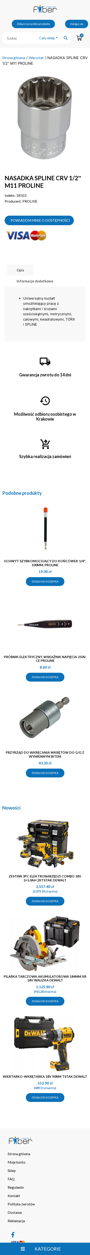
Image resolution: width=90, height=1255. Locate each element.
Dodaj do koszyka (45, 581)
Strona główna (13, 57)
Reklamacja (16, 1221)
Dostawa (15, 1212)
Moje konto (16, 1162)
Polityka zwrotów (21, 1204)
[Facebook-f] (12, 1235)
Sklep (12, 1170)
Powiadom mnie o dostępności (40, 220)
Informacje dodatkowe (35, 281)
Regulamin (16, 1187)
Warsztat (36, 57)
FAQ (11, 1179)
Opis (20, 270)
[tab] (20, 270)
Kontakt (14, 1196)
